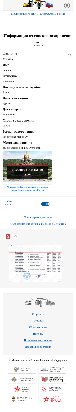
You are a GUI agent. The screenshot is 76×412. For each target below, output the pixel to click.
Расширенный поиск (22, 13)
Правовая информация (38, 346)
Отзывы (38, 320)
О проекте (38, 314)
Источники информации (38, 340)
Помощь (38, 333)
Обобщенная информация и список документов (38, 223)
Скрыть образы (10, 203)
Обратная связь (38, 327)
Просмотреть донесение (38, 217)
